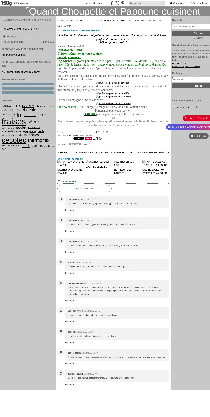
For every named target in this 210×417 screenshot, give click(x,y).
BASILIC (43, 110)
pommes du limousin (11, 131)
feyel (4, 149)
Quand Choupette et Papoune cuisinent (78, 20)
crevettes (6, 146)
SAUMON (15, 146)
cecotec (14, 140)
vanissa (29, 131)
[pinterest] (123, 3)
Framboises (34, 127)
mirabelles (31, 135)
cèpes (50, 106)
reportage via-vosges (14, 54)
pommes (29, 115)
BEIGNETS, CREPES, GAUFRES (116, 20)
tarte (19, 135)
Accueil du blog (179, 63)
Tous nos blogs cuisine (94, 3)
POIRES (28, 106)
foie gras (42, 115)
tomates (8, 127)
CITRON (6, 115)
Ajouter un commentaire (84, 188)
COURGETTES (11, 110)
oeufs (41, 131)
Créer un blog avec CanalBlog (186, 66)
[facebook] (112, 3)
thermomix (38, 140)
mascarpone (8, 135)
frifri (16, 114)
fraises (14, 121)
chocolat (29, 110)
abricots (40, 106)
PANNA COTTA (11, 106)
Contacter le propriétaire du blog (20, 29)
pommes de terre (43, 145)
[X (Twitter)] (117, 3)
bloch (26, 146)
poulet (21, 127)
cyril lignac (34, 121)
